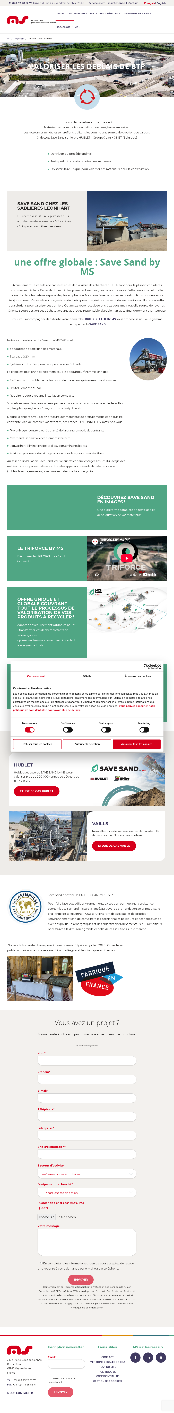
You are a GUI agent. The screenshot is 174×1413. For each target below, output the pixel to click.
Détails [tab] (87, 676)
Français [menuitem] (149, 3)
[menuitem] (149, 3)
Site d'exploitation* (52, 1146)
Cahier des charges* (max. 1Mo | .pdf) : (61, 1205)
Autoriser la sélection (87, 744)
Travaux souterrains (70, 13)
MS (76, 27)
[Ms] (31, 20)
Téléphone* (46, 1109)
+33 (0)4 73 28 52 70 (19, 3)
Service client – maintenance (107, 3)
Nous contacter (20, 1393)
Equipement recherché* (55, 1184)
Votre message (49, 1226)
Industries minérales (104, 13)
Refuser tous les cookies (37, 744)
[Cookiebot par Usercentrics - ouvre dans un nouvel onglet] (146, 666)
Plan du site (107, 1366)
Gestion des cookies (107, 1381)
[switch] (68, 730)
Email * (52, 1357)
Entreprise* (46, 1128)
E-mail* (43, 1090)
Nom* (42, 1053)
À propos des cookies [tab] (138, 676)
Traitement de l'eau (135, 13)
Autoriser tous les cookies (136, 744)
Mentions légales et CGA (107, 1362)
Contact (133, 3)
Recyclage (63, 27)
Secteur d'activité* (51, 1165)
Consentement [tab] (36, 676)
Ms (8, 38)
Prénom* (44, 1072)
